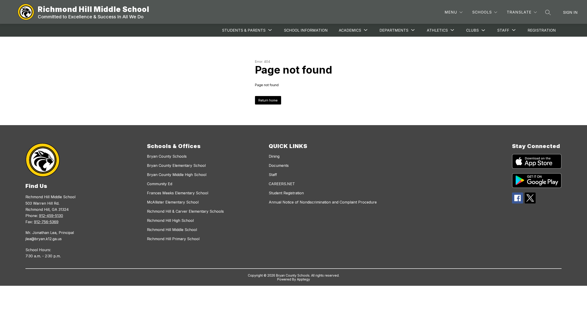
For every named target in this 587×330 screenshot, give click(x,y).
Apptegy (303, 279)
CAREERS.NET (282, 184)
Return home (268, 100)
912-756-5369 (46, 222)
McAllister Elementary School (173, 202)
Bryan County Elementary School (176, 165)
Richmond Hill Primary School (173, 238)
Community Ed (159, 184)
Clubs (472, 30)
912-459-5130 (51, 215)
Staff (273, 174)
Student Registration (286, 193)
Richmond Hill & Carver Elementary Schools (185, 211)
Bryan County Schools (167, 156)
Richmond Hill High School (170, 220)
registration (542, 30)
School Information (306, 30)
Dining (274, 156)
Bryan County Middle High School (176, 174)
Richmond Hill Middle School (172, 229)
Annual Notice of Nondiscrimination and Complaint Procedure (323, 202)
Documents (279, 165)
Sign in (570, 12)
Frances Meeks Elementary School (177, 193)
